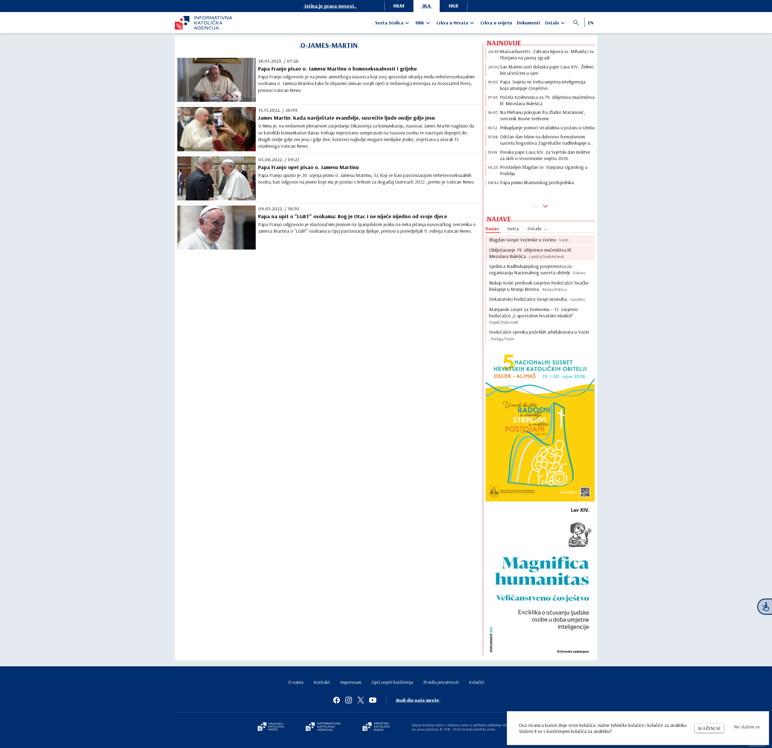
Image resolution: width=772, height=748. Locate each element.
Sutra (513, 228)
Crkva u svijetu (496, 23)
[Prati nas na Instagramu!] (348, 700)
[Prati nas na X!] (360, 700)
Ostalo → (537, 228)
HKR (453, 5)
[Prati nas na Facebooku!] (336, 700)
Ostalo (552, 23)
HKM (398, 5)
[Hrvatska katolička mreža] (271, 727)
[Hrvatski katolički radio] (376, 727)
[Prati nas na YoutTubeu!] (372, 700)
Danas (492, 228)
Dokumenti (528, 23)
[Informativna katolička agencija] (323, 727)
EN (590, 23)
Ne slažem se (747, 727)
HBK (420, 23)
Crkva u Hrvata (452, 23)
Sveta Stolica (389, 23)
